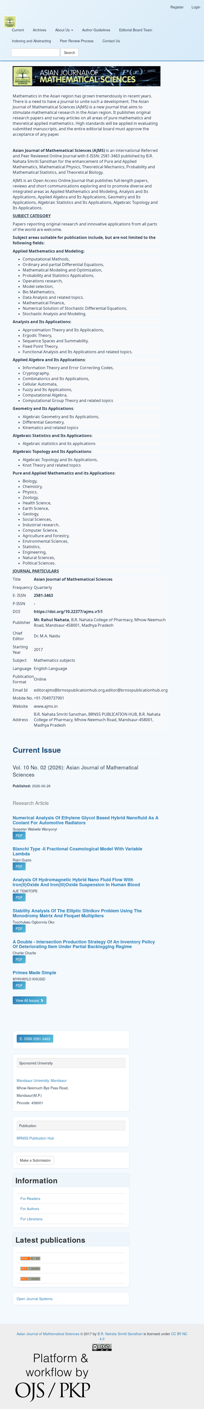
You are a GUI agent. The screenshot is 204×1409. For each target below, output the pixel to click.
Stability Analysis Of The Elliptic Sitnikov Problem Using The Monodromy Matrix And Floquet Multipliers (77, 913)
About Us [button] (63, 29)
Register (177, 6)
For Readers (30, 1198)
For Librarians (31, 1218)
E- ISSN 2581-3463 (35, 1038)
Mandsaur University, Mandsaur (42, 1080)
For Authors (29, 1208)
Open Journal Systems (34, 1298)
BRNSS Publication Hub (35, 1138)
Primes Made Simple (34, 972)
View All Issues (28, 1000)
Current (18, 29)
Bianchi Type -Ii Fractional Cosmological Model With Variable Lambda (77, 851)
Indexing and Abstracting (31, 40)
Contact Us (111, 40)
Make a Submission (35, 1160)
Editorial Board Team (135, 29)
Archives (39, 29)
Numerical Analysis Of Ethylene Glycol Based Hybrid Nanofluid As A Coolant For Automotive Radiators (85, 820)
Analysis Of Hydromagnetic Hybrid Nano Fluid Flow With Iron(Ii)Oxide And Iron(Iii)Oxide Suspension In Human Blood (76, 882)
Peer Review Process (77, 40)
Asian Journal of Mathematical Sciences (48, 1333)
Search (69, 52)
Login (196, 6)
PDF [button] (19, 835)
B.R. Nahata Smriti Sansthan (121, 1333)
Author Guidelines (96, 29)
